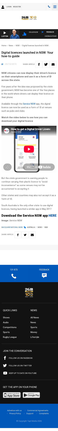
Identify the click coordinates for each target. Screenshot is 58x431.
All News (34, 317)
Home (3, 46)
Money (33, 332)
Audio (6, 322)
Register (17, 7)
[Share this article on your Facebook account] (39, 64)
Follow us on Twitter (20, 365)
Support (29, 413)
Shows (6, 317)
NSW (18, 46)
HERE (53, 215)
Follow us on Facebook (21, 358)
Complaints (44, 413)
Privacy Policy (15, 413)
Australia (31, 227)
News (11, 46)
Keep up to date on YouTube (23, 373)
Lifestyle (34, 337)
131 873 (49, 6)
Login (9, 7)
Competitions (10, 327)
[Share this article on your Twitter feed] (46, 64)
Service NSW (29, 103)
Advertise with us (14, 410)
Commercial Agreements (37, 410)
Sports (6, 332)
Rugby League (10, 337)
